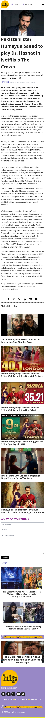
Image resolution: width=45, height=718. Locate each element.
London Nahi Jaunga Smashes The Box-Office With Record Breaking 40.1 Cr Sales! (22, 374)
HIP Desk (5, 82)
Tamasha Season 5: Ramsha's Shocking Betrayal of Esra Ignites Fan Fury (23, 627)
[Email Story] (30, 299)
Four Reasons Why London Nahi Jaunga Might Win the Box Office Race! (20, 477)
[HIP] (5, 4)
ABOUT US (6, 699)
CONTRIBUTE (20, 699)
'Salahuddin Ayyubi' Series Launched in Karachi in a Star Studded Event (20, 340)
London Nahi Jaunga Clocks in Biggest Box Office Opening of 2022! (22, 442)
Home (4, 563)
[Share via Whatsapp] (19, 299)
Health (28, 4)
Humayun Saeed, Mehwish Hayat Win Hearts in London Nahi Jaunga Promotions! (22, 511)
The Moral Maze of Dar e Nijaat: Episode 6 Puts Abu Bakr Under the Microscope (22, 659)
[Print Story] (24, 299)
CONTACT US (34, 699)
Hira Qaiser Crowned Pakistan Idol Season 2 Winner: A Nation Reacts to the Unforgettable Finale (22, 594)
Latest (17, 4)
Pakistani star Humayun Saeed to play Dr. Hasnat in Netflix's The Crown (22, 53)
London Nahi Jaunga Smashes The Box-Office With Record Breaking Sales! (20, 408)
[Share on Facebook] (8, 299)
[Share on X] (13, 299)
